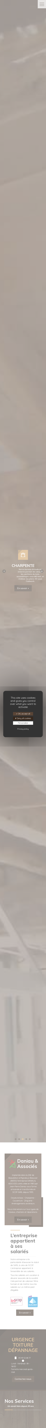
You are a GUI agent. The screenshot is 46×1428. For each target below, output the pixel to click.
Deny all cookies (24, 718)
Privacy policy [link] (23, 729)
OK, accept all (23, 714)
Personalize (23, 723)
